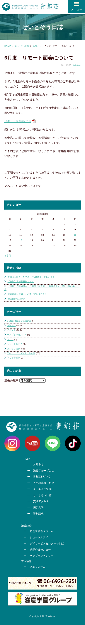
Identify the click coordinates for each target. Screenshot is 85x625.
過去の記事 (11, 380)
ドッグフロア (13, 358)
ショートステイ (14, 344)
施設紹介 (26, 525)
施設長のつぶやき (16, 299)
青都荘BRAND (41, 476)
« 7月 (7, 255)
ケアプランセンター (17, 334)
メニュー (76, 9)
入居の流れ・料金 (43, 482)
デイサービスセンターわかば (21, 353)
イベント (11, 330)
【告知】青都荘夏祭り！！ (21, 281)
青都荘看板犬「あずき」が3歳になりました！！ (31, 277)
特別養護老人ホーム (41, 531)
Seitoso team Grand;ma (19, 321)
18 (20, 240)
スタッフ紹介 (13, 349)
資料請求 (38, 513)
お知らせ (77, 65)
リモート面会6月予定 (17, 121)
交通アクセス (41, 501)
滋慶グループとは (43, 470)
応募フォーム (38, 566)
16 (75, 235)
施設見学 (38, 507)
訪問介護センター (40, 549)
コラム (10, 339)
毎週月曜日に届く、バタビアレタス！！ (27, 294)
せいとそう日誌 (42, 495)
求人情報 (26, 561)
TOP (27, 458)
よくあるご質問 (42, 488)
